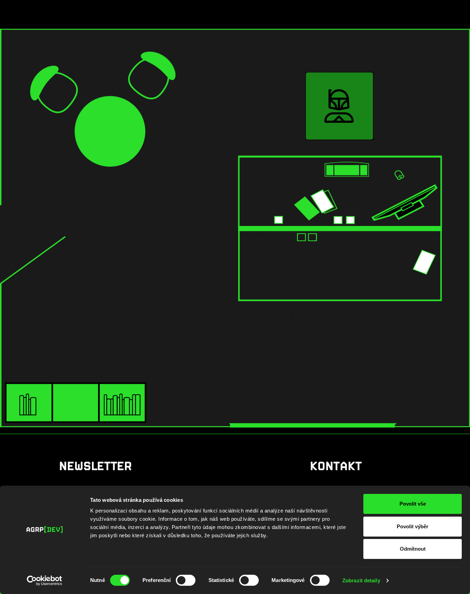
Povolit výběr (412, 526)
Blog (355, 11)
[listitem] (339, 106)
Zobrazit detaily (361, 580)
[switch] (185, 580)
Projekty (255, 11)
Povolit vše (412, 504)
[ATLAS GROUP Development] (40, 11)
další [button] (377, 12)
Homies (287, 11)
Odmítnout (413, 549)
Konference (322, 11)
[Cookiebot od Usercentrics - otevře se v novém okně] (44, 580)
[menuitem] (258, 11)
